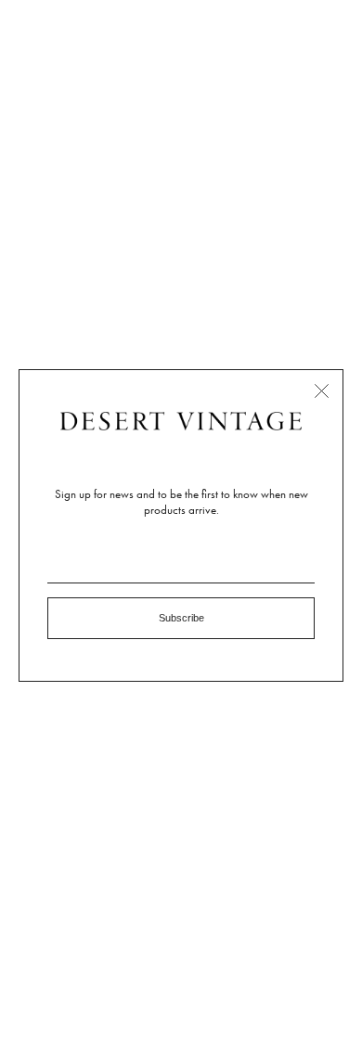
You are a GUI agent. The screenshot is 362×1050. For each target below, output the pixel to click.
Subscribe (181, 617)
